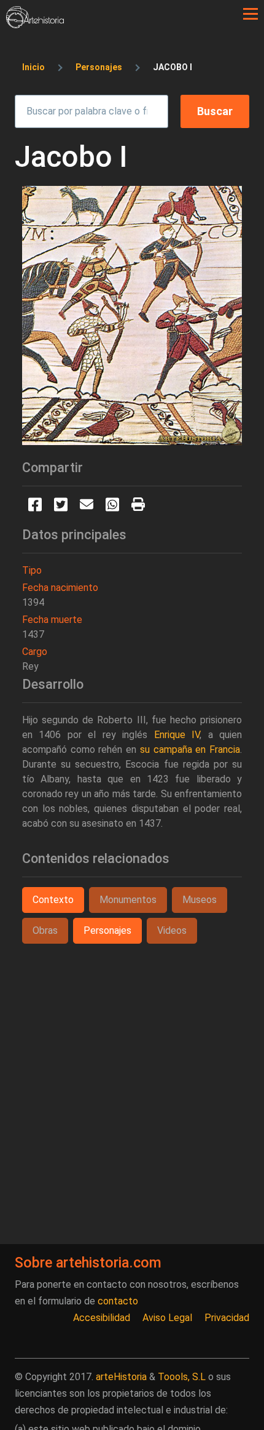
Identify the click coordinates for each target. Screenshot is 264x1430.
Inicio (33, 67)
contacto (118, 1301)
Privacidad (226, 1318)
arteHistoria (121, 1377)
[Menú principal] (250, 14)
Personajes (99, 67)
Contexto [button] (53, 900)
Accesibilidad (101, 1318)
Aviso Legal (167, 1318)
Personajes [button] (107, 930)
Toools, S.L (182, 1377)
